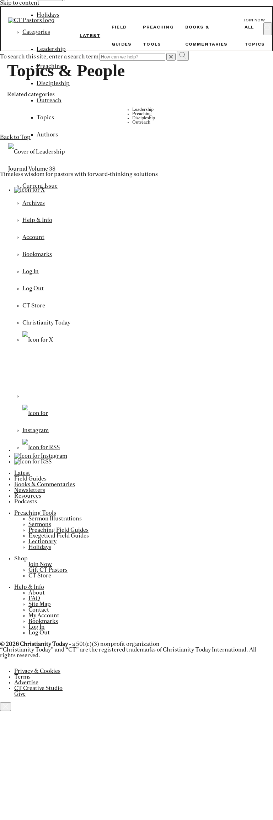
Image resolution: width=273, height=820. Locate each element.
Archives (33, 203)
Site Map (39, 604)
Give (20, 694)
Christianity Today (46, 323)
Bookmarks (37, 254)
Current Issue (40, 186)
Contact (38, 610)
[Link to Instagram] (47, 430)
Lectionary (42, 541)
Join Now (254, 20)
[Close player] (5, 706)
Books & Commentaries (44, 484)
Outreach (49, 100)
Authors (47, 134)
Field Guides (30, 479)
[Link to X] (37, 340)
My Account (43, 615)
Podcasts (25, 501)
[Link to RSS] (41, 447)
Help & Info (37, 220)
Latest (90, 35)
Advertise (26, 682)
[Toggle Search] (267, 28)
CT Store (33, 305)
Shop (21, 558)
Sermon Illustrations (55, 518)
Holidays (39, 547)
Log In (30, 271)
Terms (22, 677)
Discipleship (53, 83)
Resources (27, 496)
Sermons (39, 524)
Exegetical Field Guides (58, 536)
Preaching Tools (35, 513)
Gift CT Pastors (48, 570)
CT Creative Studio (38, 688)
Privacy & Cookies (37, 671)
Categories (36, 32)
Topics (45, 117)
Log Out (33, 288)
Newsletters (29, 490)
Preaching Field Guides (58, 530)
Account (33, 237)
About (36, 593)
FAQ (34, 598)
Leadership (51, 49)
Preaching (50, 66)
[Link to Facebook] (47, 396)
